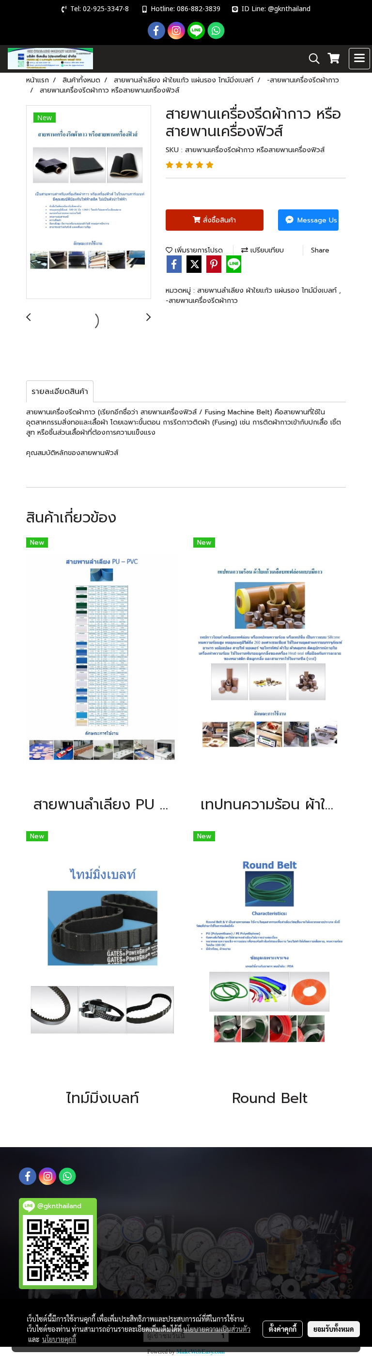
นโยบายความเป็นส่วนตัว (216, 1328)
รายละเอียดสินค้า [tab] (59, 391)
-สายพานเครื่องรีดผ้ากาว (202, 301)
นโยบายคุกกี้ (59, 1339)
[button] (311, 58)
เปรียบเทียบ (266, 250)
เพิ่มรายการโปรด (197, 250)
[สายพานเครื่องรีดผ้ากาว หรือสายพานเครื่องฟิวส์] (89, 203)
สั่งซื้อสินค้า (218, 220)
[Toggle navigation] (359, 58)
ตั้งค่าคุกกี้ (282, 1328)
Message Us (316, 220)
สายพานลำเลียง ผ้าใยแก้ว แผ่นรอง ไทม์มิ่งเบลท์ (268, 290)
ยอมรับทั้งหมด (333, 1328)
